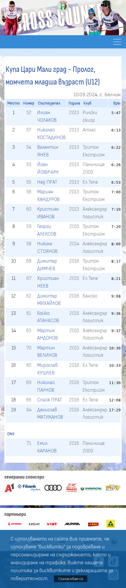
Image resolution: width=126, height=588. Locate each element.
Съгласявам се (70, 579)
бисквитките (55, 570)
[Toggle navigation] (117, 42)
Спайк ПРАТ (49, 399)
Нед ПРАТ (47, 182)
